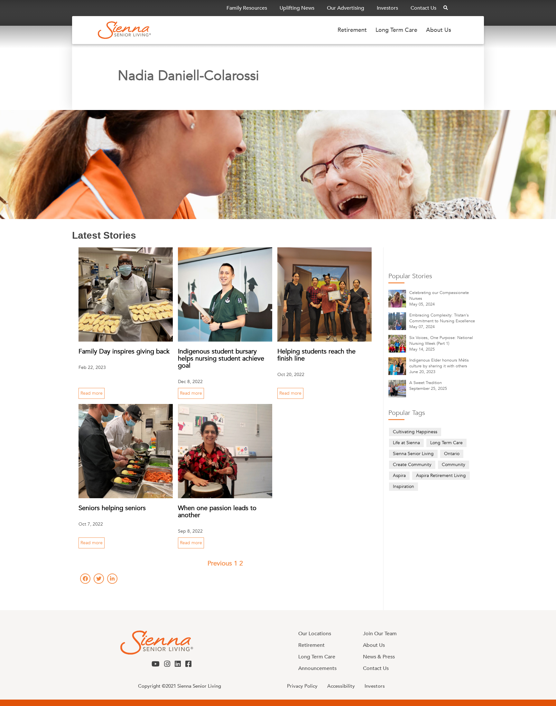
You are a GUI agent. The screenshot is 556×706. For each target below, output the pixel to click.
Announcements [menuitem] (317, 668)
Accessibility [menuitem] (341, 686)
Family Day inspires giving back (124, 351)
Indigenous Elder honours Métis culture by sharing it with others (439, 363)
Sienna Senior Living (413, 454)
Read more (91, 393)
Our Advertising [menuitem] (345, 8)
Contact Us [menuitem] (423, 8)
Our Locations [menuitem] (314, 633)
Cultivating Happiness (415, 432)
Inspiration (403, 486)
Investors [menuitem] (387, 8)
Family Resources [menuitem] (247, 8)
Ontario (451, 454)
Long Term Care (446, 443)
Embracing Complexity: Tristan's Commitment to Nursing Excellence (442, 318)
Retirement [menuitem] (352, 30)
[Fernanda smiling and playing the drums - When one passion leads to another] (225, 451)
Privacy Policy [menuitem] (302, 686)
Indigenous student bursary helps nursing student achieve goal (221, 358)
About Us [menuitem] (438, 30)
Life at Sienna (406, 443)
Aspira (399, 475)
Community (453, 465)
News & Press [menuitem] (379, 656)
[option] (225, 597)
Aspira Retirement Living (441, 475)
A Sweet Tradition (425, 383)
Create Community (412, 465)
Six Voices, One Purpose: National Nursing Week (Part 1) (441, 340)
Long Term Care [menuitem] (396, 30)
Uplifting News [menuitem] (297, 8)
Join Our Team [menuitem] (380, 633)
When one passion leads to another (217, 511)
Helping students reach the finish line (316, 355)
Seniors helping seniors (112, 508)
